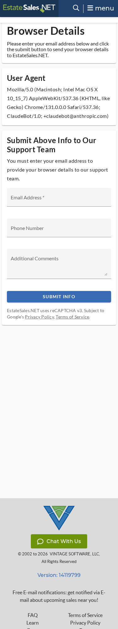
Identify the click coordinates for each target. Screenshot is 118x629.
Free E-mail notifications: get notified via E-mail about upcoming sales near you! (59, 596)
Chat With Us (64, 541)
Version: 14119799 (59, 575)
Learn (32, 623)
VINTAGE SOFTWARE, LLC (74, 554)
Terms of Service (72, 316)
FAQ (33, 615)
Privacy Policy (39, 316)
